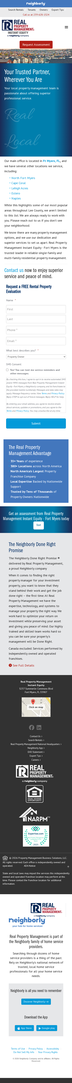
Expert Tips (58, 9)
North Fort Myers (23, 178)
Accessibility (52, 1048)
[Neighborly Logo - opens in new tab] (38, 922)
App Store (26, 1028)
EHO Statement (35, 752)
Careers (35, 759)
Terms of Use (18, 1048)
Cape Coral (18, 183)
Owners (44, 9)
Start (38, 525)
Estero (15, 193)
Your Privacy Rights (48, 1052)
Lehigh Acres (19, 188)
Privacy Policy (57, 393)
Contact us (13, 270)
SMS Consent (13, 364)
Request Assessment (36, 45)
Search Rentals (16, 9)
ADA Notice (29, 865)
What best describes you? (22, 350)
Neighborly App (35, 748)
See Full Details (23, 665)
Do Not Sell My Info (23, 1052)
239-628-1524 (41, 14)
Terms (44, 393)
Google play (48, 1028)
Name (11, 300)
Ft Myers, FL (51, 161)
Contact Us (35, 736)
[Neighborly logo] (36, 3)
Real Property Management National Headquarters (35, 744)
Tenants (32, 9)
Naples (16, 198)
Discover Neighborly (34, 1001)
